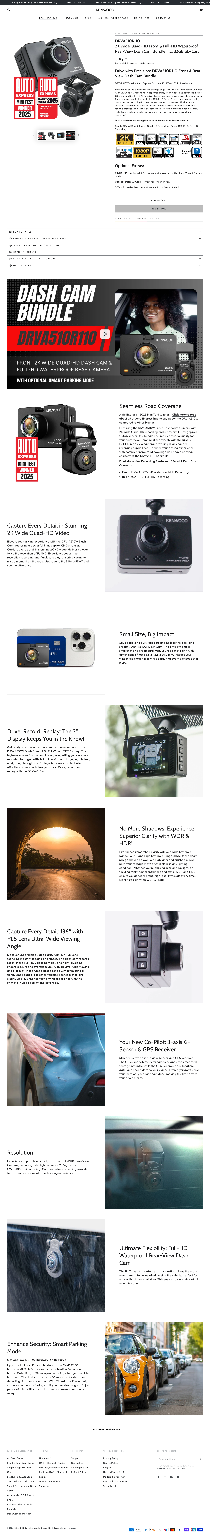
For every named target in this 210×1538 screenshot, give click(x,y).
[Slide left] (34, 135)
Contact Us (77, 1462)
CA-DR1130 (70, 1365)
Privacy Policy (111, 1458)
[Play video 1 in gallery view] (70, 135)
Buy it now (159, 209)
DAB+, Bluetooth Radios (52, 1462)
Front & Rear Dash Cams (20, 1462)
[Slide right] (78, 135)
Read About (186, 83)
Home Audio (45, 1458)
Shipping (131, 63)
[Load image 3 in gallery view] (61, 135)
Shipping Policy (79, 1467)
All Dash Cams (15, 1458)
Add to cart (159, 200)
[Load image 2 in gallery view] (51, 135)
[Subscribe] (201, 1459)
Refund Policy (78, 1472)
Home (117, 33)
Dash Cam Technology (19, 1513)
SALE (10, 1499)
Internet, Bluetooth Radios (53, 1467)
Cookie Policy (110, 1462)
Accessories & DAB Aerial (21, 1495)
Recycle (107, 1467)
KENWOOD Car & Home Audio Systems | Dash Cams (36, 1528)
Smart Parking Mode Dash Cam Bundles (140, 33)
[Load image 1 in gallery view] (42, 135)
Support (75, 1458)
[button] (8, 10)
